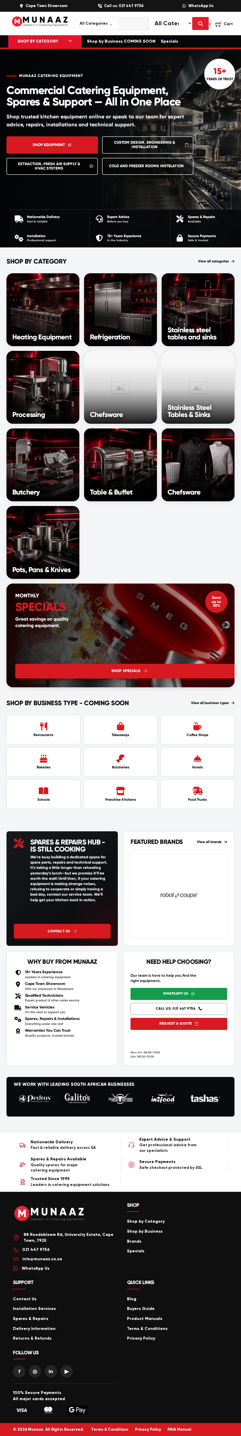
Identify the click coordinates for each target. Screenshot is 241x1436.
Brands (134, 1241)
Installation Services (34, 1308)
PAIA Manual (179, 1429)
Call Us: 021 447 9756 (176, 1008)
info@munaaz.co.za (42, 1258)
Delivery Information (34, 1328)
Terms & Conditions (147, 1328)
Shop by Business (145, 1231)
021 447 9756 (36, 1249)
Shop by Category (146, 1221)
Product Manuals (144, 1318)
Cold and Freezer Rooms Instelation (146, 166)
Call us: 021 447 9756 (123, 6)
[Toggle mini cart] (224, 24)
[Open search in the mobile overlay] (108, 23)
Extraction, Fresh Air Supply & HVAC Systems (49, 166)
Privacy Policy (141, 1338)
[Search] (200, 23)
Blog (131, 1298)
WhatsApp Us (201, 6)
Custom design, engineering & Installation (144, 144)
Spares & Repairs (30, 1318)
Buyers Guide (141, 1308)
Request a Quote (175, 1023)
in (50, 1371)
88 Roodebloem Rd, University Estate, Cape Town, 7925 (68, 1237)
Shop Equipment (49, 145)
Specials (169, 41)
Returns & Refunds (32, 1338)
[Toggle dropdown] (70, 41)
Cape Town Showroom (46, 6)
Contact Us (59, 931)
